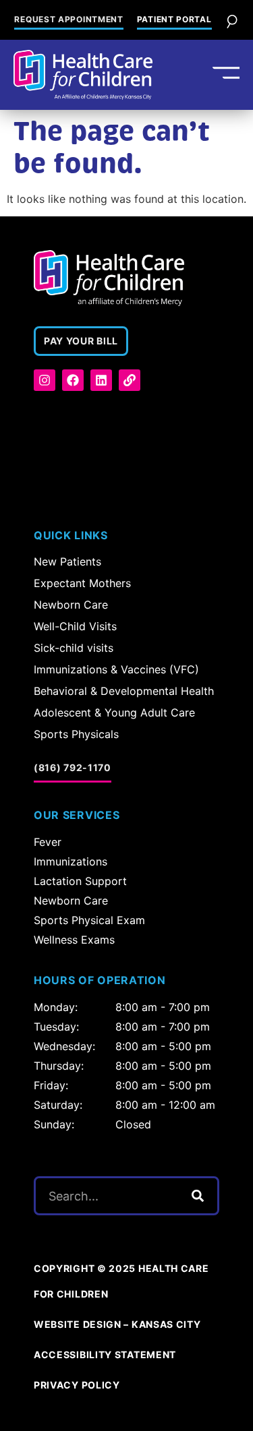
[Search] (197, 1195)
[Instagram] (44, 380)
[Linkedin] (101, 380)
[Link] (129, 380)
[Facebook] (73, 380)
